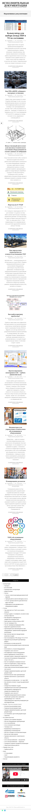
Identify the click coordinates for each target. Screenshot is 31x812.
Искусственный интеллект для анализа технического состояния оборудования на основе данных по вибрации (15, 148)
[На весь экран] (27, 780)
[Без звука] (24, 780)
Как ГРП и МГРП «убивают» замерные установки (15, 92)
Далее (16, 575)
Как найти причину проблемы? (15, 315)
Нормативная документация (15, 42)
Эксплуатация (15, 486)
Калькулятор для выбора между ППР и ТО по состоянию (15, 35)
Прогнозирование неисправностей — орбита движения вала (15, 372)
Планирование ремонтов (15, 481)
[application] (15, 774)
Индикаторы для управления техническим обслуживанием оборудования (16, 430)
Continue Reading (15, 66)
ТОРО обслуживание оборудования (16, 538)
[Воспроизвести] (4, 780)
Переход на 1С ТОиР (15, 205)
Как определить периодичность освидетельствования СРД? (15, 252)
